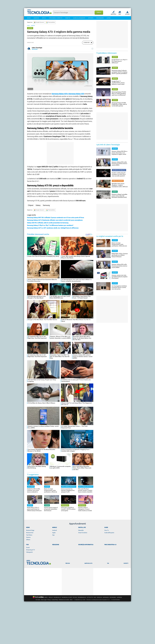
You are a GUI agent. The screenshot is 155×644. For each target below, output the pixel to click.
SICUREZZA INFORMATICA (119, 170)
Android (54, 530)
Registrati (113, 14)
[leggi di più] (92, 49)
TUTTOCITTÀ (90, 597)
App (53, 535)
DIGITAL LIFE (82, 527)
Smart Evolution (82, 532)
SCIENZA (47, 505)
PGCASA (75, 597)
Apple (53, 532)
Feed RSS (67, 563)
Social (28, 547)
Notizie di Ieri (29, 532)
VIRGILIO (50, 597)
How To (106, 530)
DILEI (95, 597)
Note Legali (44, 599)
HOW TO (67, 18)
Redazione (55, 544)
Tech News (29, 535)
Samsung (46, 205)
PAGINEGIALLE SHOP (67, 597)
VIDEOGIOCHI (65, 505)
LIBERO (46, 597)
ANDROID (36, 18)
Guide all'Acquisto (109, 532)
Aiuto (71, 599)
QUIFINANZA (106, 597)
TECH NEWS (31, 486)
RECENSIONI (100, 18)
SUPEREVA (119, 597)
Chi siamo (38, 599)
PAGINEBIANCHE (82, 597)
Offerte (28, 539)
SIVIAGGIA (99, 597)
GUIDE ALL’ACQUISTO (118, 180)
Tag (108, 563)
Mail (120, 14)
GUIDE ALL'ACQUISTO (79, 18)
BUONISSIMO (113, 597)
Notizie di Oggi (30, 530)
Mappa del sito (88, 563)
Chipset (30, 205)
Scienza (28, 537)
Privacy (49, 599)
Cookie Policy (55, 599)
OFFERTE (90, 18)
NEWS (28, 18)
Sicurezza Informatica (85, 544)
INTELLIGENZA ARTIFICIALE (69, 486)
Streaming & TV (30, 550)
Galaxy (38, 205)
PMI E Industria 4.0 (110, 544)
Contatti (126, 563)
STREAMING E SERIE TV (55, 18)
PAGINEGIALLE (57, 597)
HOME (28, 25)
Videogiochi (29, 552)
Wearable (81, 530)
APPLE (44, 18)
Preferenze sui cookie (64, 599)
